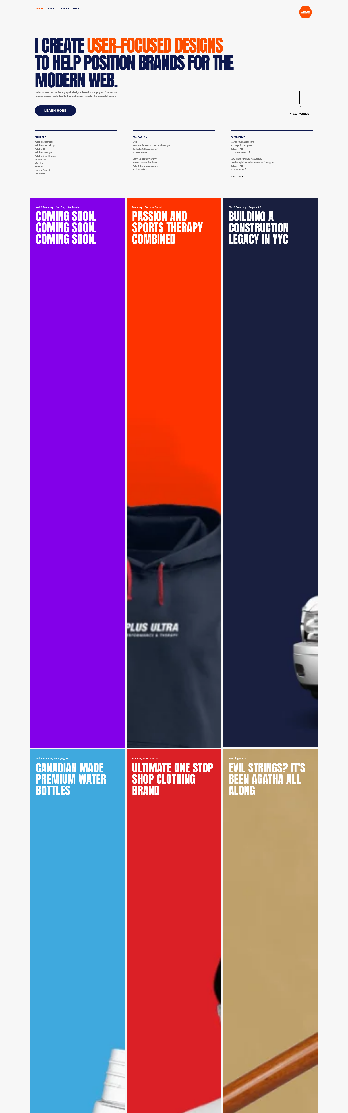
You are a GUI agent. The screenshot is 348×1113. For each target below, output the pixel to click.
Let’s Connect (70, 8)
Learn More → (237, 176)
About (52, 8)
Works (39, 8)
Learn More (55, 110)
